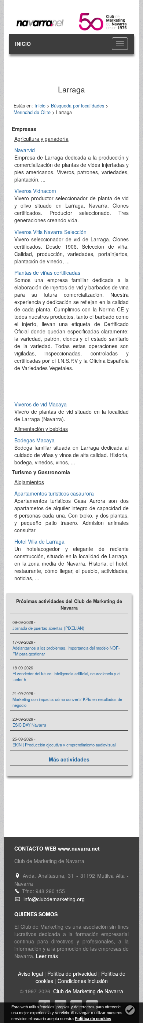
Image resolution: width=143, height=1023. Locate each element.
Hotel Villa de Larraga (39, 541)
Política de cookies (93, 1018)
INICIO (23, 43)
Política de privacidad (72, 973)
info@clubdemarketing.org (54, 899)
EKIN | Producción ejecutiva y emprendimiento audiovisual (63, 745)
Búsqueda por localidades (77, 105)
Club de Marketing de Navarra (87, 991)
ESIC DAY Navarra (29, 725)
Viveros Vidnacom (35, 190)
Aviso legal (30, 973)
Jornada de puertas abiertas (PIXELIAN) (48, 628)
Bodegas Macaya (34, 440)
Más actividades (69, 759)
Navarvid (24, 150)
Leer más (47, 956)
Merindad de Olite (32, 112)
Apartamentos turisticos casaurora (54, 493)
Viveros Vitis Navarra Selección (50, 231)
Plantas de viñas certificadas (47, 272)
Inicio (39, 105)
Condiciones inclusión (83, 980)
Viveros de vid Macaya (40, 404)
